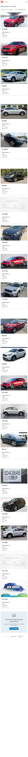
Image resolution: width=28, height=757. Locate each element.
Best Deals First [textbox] (22, 9)
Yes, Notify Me (14, 628)
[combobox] (23, 9)
